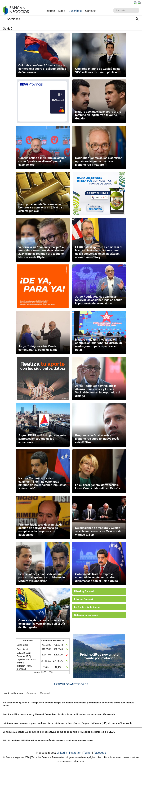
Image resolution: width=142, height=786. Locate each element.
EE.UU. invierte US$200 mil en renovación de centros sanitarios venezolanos (48, 740)
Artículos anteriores (71, 684)
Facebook (100, 752)
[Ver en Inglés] (135, 2)
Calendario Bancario (86, 615)
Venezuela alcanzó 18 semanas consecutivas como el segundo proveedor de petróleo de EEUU (59, 731)
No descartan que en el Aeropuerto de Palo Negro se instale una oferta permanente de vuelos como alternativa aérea (68, 704)
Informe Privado (55, 10)
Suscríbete (75, 10)
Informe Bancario (84, 599)
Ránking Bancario (84, 591)
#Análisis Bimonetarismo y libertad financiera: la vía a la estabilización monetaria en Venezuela (59, 714)
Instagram (75, 752)
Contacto (90, 10)
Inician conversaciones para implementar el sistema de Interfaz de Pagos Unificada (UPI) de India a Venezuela (67, 723)
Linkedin (62, 752)
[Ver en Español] (139, 2)
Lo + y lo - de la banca (87, 607)
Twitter (87, 752)
